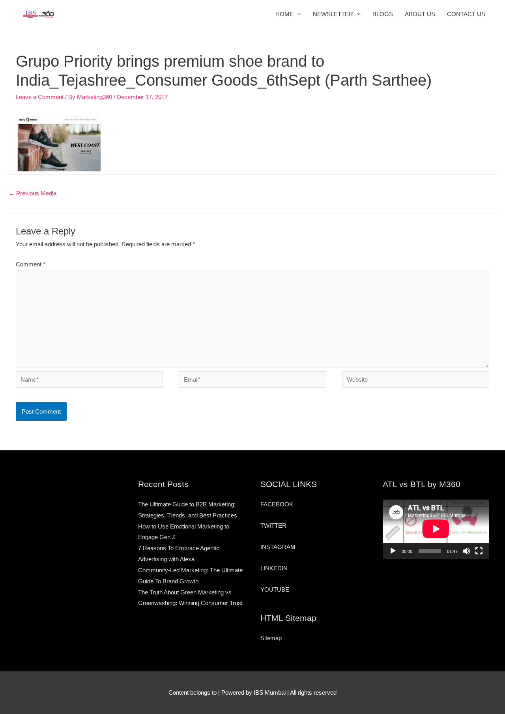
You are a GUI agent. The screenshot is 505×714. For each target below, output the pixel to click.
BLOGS (382, 14)
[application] (436, 529)
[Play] (393, 551)
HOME (284, 14)
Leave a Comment (40, 97)
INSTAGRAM (278, 546)
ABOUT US (420, 14)
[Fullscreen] (479, 551)
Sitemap (271, 638)
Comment (30, 264)
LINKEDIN (274, 568)
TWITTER (273, 525)
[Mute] (466, 551)
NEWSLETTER (333, 14)
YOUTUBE (274, 589)
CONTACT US (466, 14)
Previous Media (32, 193)
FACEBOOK (276, 504)
